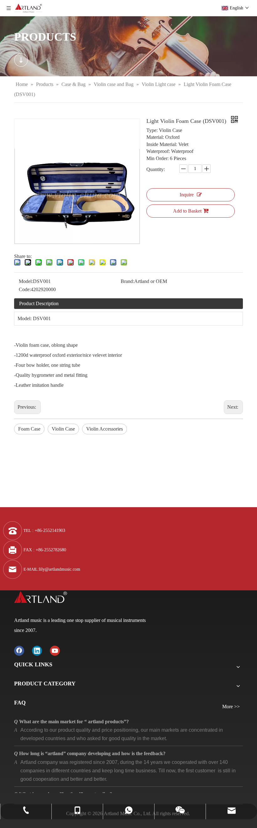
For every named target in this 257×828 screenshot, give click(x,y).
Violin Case (63, 429)
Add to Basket (187, 211)
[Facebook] (19, 650)
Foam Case (29, 429)
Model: (26, 281)
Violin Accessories (104, 429)
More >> (231, 706)
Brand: (127, 281)
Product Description (39, 303)
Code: (25, 289)
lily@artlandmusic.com (59, 569)
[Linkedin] (37, 650)
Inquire (187, 194)
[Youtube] (55, 650)
